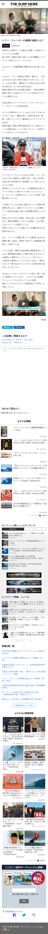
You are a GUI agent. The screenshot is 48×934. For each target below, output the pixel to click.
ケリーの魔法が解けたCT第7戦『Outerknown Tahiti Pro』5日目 (26, 557)
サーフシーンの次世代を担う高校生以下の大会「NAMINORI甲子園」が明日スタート (20, 693)
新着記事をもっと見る (24, 705)
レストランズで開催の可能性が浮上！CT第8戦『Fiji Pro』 (22, 659)
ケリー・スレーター (25, 340)
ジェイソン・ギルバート (13, 342)
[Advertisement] (24, 379)
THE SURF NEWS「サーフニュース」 (19, 927)
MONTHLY (13, 529)
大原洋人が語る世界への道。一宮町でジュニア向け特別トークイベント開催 (24, 673)
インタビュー (8, 340)
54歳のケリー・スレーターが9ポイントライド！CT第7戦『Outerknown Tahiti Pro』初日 (27, 551)
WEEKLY (35, 529)
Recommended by (34, 515)
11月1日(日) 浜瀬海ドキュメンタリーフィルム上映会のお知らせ (23, 652)
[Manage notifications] (5, 929)
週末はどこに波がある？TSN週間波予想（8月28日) (22, 699)
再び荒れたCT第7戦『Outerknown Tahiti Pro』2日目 (25, 565)
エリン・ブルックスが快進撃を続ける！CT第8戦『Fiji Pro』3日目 (23, 680)
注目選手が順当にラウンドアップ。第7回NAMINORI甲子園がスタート (23, 666)
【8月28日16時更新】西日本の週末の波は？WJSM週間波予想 (23, 686)
